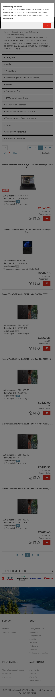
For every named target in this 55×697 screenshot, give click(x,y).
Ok (47, 26)
